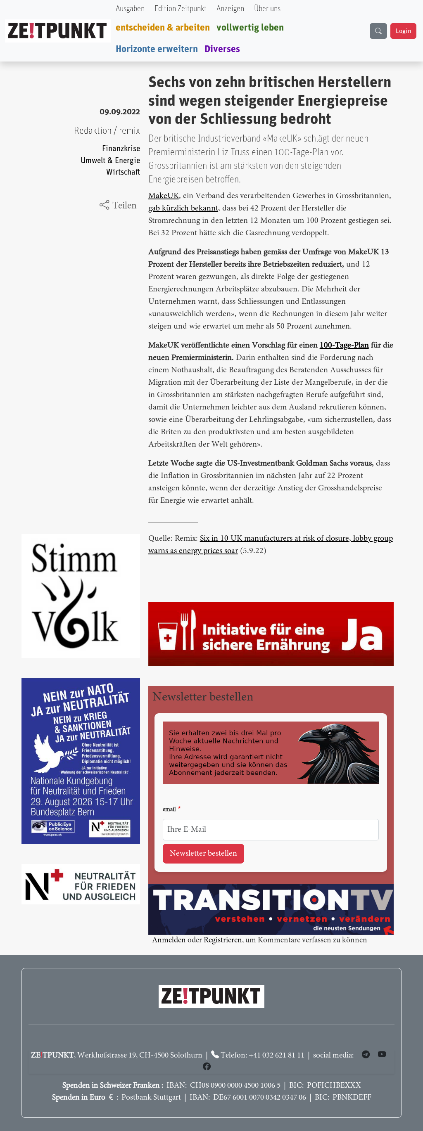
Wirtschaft (123, 172)
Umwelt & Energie (110, 161)
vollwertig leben (250, 28)
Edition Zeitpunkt (180, 9)
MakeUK (163, 196)
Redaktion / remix (107, 131)
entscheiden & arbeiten (163, 28)
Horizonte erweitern (157, 49)
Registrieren (223, 940)
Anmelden (169, 940)
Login (403, 31)
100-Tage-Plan (344, 345)
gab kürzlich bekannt (183, 208)
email (169, 810)
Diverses (222, 49)
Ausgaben (130, 9)
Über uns (267, 9)
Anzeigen (230, 9)
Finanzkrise (121, 149)
